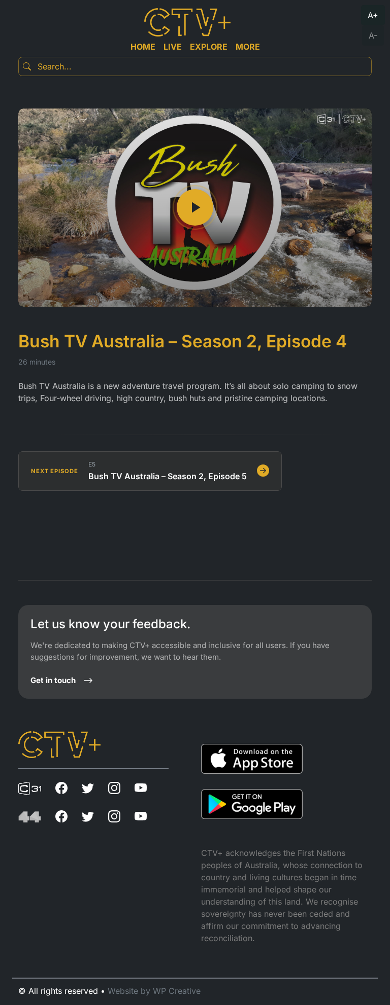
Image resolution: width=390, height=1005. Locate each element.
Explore (209, 47)
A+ (373, 15)
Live (173, 47)
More (248, 47)
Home (143, 47)
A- (373, 35)
